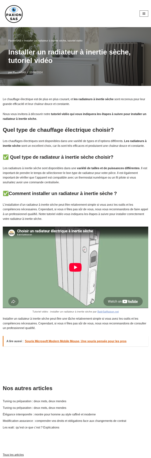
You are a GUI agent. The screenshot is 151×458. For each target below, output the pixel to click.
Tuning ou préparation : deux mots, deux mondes (34, 401)
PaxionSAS (14, 40)
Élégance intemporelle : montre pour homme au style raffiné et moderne (49, 414)
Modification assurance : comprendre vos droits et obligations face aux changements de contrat (65, 420)
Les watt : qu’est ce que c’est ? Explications (31, 427)
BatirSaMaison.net (108, 311)
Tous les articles (13, 454)
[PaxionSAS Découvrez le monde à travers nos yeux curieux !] (14, 14)
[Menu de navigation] (144, 13)
